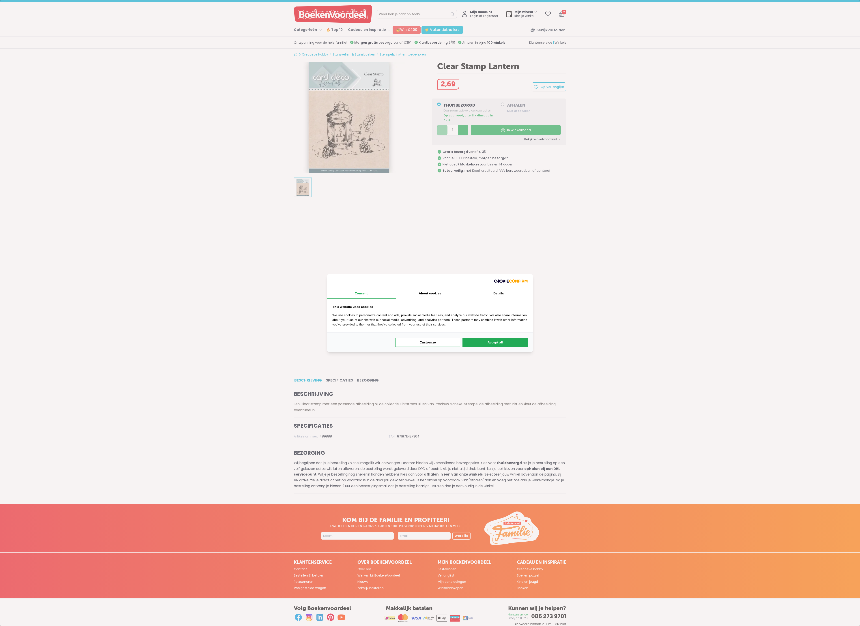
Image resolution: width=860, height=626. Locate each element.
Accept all (495, 342)
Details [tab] (498, 293)
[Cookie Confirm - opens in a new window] (511, 281)
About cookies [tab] (430, 293)
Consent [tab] (361, 293)
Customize (428, 342)
